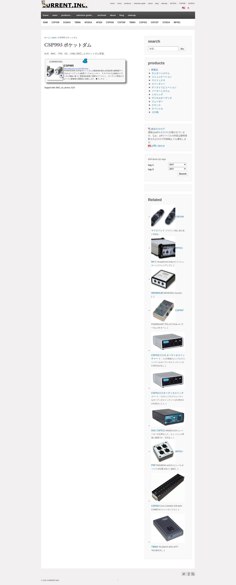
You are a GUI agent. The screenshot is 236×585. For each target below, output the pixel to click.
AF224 (99, 22)
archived (101, 15)
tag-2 (151, 169)
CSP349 (182, 3)
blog (156, 3)
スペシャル (157, 108)
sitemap (164, 3)
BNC (58, 88)
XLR (73, 88)
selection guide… (85, 15)
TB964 (132, 22)
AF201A (173, 3)
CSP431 (143, 22)
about (150, 3)
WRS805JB (157, 293)
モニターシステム (161, 73)
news (119, 3)
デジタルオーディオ (162, 98)
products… (66, 15)
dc (62, 88)
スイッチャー (158, 84)
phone (67, 88)
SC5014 (166, 22)
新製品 (154, 69)
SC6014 (191, 3)
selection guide (139, 3)
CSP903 (155, 506)
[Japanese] (188, 8)
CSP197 (154, 22)
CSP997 (179, 310)
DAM (45, 22)
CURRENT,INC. (53, 580)
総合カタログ (158, 129)
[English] (183, 8)
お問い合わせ (158, 145)
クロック (156, 105)
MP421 (177, 22)
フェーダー (157, 101)
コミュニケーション (162, 76)
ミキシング (157, 94)
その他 (155, 112)
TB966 (77, 22)
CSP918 (110, 22)
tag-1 (151, 165)
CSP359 (121, 22)
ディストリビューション (164, 87)
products (127, 3)
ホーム (47, 38)
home (112, 3)
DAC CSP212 (158, 430)
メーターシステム (161, 91)
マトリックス (158, 80)
